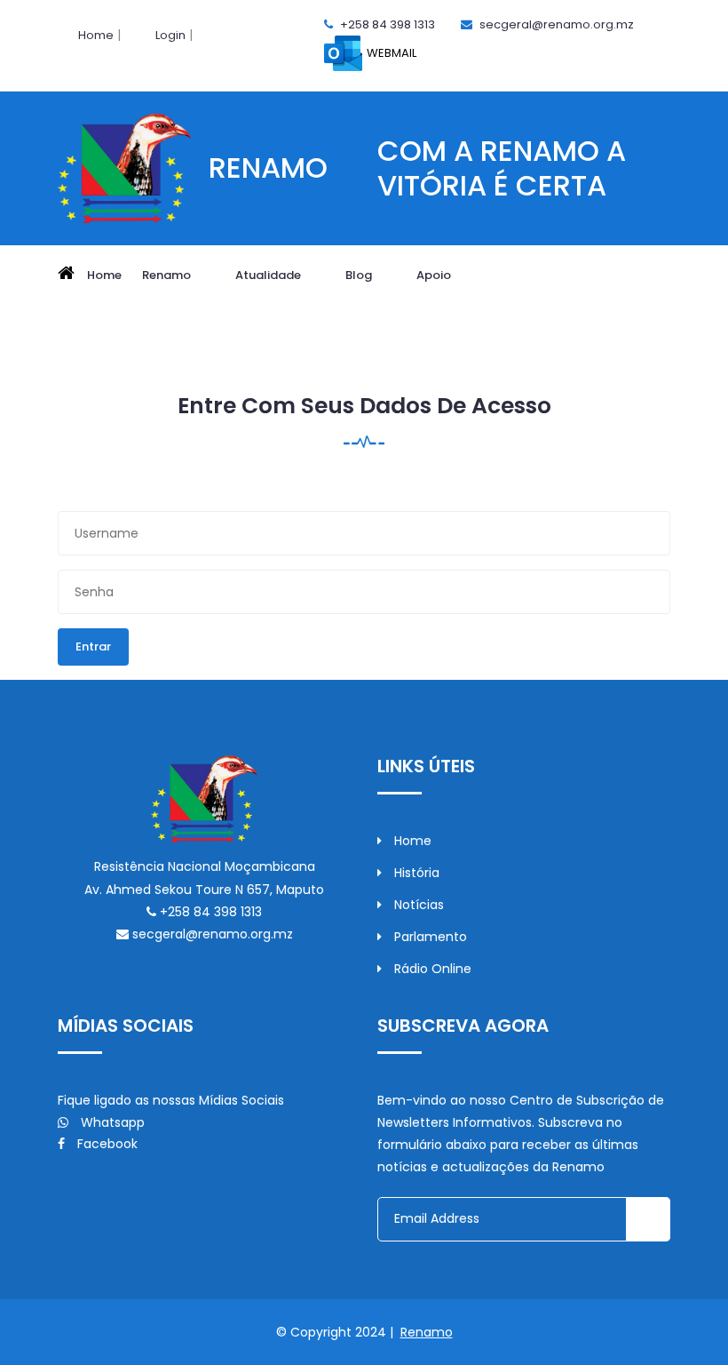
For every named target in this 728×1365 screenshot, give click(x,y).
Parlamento (429, 937)
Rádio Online (431, 969)
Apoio (435, 275)
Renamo (168, 275)
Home (96, 35)
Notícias (417, 905)
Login (170, 35)
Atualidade (269, 275)
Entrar (93, 646)
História (415, 873)
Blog (360, 275)
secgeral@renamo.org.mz (556, 24)
